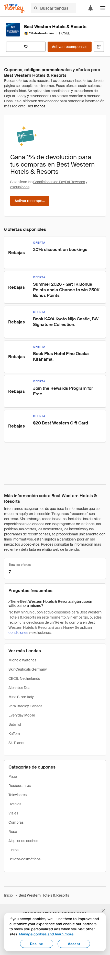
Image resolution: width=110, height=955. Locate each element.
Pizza (12, 776)
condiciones (18, 632)
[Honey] (14, 8)
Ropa (12, 831)
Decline (36, 944)
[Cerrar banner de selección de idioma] (103, 910)
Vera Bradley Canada (25, 706)
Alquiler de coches (23, 840)
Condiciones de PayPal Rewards (59, 182)
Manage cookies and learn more (46, 934)
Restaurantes (19, 785)
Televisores (17, 795)
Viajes (13, 813)
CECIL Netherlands (24, 678)
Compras (16, 822)
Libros (13, 850)
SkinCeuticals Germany (27, 669)
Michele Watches (22, 660)
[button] (103, 8)
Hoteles (14, 804)
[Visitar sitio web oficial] (99, 47)
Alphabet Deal (19, 687)
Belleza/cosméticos (24, 859)
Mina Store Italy (21, 697)
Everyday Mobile (21, 715)
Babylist (14, 724)
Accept (74, 944)
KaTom (14, 733)
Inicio (8, 895)
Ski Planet (16, 742)
